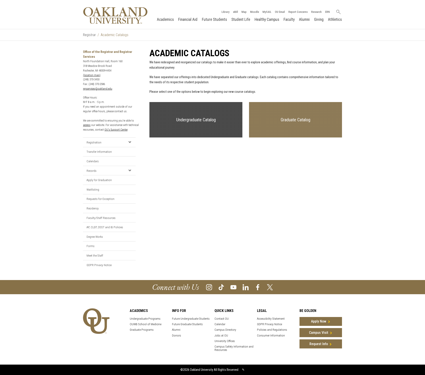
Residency (93, 208)
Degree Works (95, 236)
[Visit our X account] (270, 287)
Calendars (93, 161)
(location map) (91, 75)
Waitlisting (93, 189)
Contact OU (221, 318)
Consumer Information (271, 335)
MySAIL (267, 12)
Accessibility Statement (271, 318)
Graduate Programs (142, 329)
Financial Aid (187, 19)
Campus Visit (318, 333)
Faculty (289, 19)
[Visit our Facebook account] (258, 287)
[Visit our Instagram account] (209, 287)
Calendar (219, 324)
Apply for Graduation (99, 180)
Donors (176, 335)
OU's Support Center (116, 129)
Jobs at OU (221, 335)
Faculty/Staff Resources (101, 218)
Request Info (318, 344)
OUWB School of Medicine (145, 324)
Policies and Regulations (272, 329)
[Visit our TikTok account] (221, 287)
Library (226, 12)
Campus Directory (225, 329)
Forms (91, 246)
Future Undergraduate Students (191, 318)
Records (92, 170)
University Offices (224, 341)
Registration (94, 142)
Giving (319, 19)
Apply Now (318, 321)
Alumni (304, 19)
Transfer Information (99, 151)
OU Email (280, 12)
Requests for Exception (100, 199)
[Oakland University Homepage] (115, 15)
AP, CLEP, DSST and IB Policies (105, 227)
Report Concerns (298, 12)
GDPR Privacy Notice (99, 265)
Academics (165, 19)
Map (244, 12)
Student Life (240, 19)
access (87, 125)
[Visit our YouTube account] (233, 287)
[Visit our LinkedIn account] (246, 287)
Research (316, 12)
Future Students (214, 19)
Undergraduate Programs (145, 318)
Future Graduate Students (187, 324)
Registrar (89, 35)
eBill (235, 12)
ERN (327, 12)
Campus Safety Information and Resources (233, 348)
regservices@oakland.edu (97, 88)
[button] (130, 142)
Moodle (254, 12)
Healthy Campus (267, 19)
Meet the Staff (95, 255)
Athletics (335, 19)
